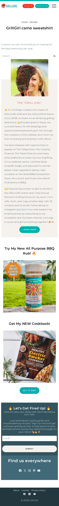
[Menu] (54, 6)
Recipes (33, 22)
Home (25, 22)
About (16, 490)
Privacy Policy (38, 490)
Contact (25, 490)
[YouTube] (34, 494)
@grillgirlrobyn (24, 209)
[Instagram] (29, 494)
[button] (42, 6)
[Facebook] (24, 494)
